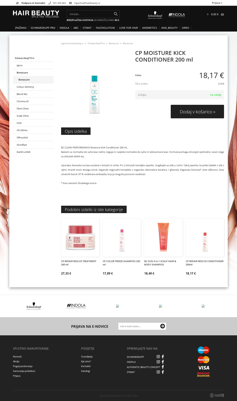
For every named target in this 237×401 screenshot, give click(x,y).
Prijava (217, 2)
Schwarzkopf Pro (43, 27)
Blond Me (22, 94)
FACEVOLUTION (105, 27)
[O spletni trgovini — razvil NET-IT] (217, 395)
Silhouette (22, 137)
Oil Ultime (22, 130)
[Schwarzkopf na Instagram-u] (158, 357)
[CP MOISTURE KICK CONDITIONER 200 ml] (94, 85)
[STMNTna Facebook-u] (163, 372)
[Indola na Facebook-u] (163, 362)
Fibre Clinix (23, 108)
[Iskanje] (115, 14)
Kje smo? (86, 361)
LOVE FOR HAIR (128, 27)
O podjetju (87, 356)
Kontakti (86, 366)
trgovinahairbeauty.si (87, 3)
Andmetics (149, 27)
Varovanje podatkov (24, 371)
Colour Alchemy (25, 86)
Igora (19, 65)
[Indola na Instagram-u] (158, 362)
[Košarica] (213, 14)
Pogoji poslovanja (22, 366)
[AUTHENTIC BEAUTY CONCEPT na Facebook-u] (163, 367)
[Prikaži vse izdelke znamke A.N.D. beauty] (203, 306)
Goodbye (22, 144)
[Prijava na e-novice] (162, 326)
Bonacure (22, 72)
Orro (185, 27)
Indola (64, 27)
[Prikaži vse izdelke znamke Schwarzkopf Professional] (34, 306)
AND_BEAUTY (169, 27)
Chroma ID (23, 101)
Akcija (16, 361)
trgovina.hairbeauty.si (72, 43)
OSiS (19, 123)
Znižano (20, 27)
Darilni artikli (23, 152)
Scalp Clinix (23, 115)
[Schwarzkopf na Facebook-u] (163, 357)
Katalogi (85, 371)
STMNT (87, 27)
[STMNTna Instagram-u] (158, 372)
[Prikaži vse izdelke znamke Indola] (76, 306)
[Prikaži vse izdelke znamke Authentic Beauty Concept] (161, 306)
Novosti (17, 356)
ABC (76, 27)
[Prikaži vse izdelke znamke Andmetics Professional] (119, 306)
